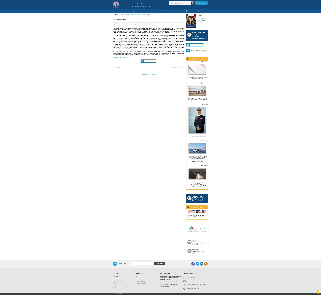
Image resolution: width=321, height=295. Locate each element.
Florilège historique (141, 283)
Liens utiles (160, 11)
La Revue (117, 11)
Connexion (203, 11)
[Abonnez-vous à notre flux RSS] (206, 264)
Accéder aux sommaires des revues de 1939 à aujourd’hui (196, 216)
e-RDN (122, 14)
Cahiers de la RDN (140, 281)
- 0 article (202, 3)
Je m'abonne (159, 263)
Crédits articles (116, 279)
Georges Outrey (119, 24)
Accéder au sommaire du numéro (148, 74)
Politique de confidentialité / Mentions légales (122, 286)
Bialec (120, 293)
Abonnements (116, 276)
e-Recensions (139, 279)
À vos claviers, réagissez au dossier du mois (199, 37)
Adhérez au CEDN (197, 196)
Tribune (138, 276)
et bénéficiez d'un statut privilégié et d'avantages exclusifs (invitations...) (198, 199)
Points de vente (117, 281)
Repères (138, 286)
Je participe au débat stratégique (199, 33)
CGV (114, 283)
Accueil (118, 14)
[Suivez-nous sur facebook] (193, 264)
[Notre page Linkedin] (201, 264)
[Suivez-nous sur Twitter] (197, 264)
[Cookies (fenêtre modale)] (318, 292)
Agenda (194, 241)
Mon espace (191, 11)
